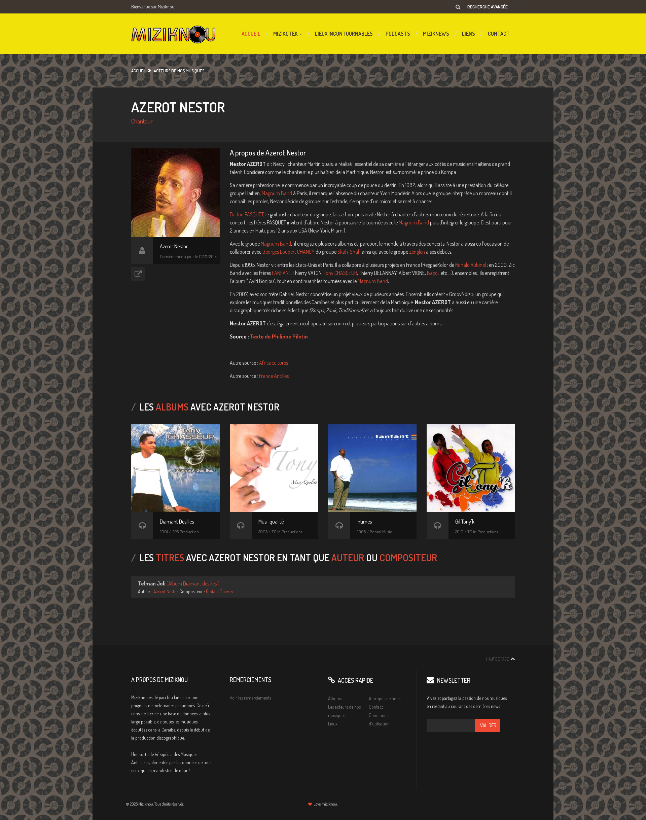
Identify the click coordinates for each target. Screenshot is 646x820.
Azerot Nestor (165, 591)
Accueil (251, 33)
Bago (432, 273)
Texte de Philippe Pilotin (279, 336)
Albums (335, 698)
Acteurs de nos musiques (179, 70)
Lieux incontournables (344, 33)
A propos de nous (384, 698)
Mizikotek (286, 33)
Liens (468, 33)
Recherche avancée (487, 6)
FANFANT (281, 273)
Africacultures (273, 362)
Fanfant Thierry (219, 591)
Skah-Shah (349, 251)
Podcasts (398, 33)
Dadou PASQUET (246, 214)
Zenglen (417, 251)
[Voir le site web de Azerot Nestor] (138, 274)
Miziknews (436, 33)
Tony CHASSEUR (340, 273)
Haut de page (497, 659)
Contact (499, 33)
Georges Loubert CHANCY (288, 251)
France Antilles (274, 375)
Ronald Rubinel (470, 264)
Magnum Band (277, 193)
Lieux (332, 723)
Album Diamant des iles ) (193, 583)
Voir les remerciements (250, 698)
